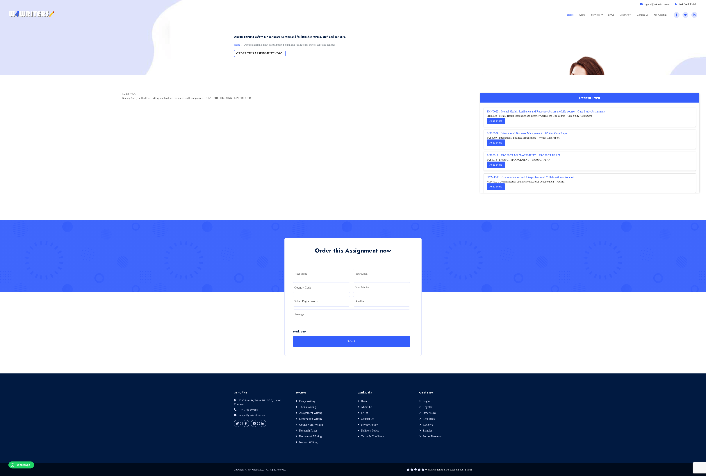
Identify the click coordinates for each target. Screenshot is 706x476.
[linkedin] (694, 15)
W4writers (253, 469)
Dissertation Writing (310, 418)
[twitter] (685, 15)
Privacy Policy (369, 424)
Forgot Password (432, 436)
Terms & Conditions (372, 436)
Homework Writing (310, 436)
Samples (427, 430)
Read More (495, 120)
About (582, 14)
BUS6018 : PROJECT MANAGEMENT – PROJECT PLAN (523, 155)
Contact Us (642, 14)
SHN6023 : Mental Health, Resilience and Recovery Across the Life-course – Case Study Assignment (546, 111)
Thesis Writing (307, 407)
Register (427, 407)
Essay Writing (307, 401)
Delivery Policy (370, 430)
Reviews (428, 424)
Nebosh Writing (308, 442)
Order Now (625, 14)
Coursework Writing (311, 424)
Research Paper (308, 430)
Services (595, 14)
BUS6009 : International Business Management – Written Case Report (527, 133)
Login (426, 401)
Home (570, 14)
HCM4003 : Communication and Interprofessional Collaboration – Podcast (530, 177)
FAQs (611, 14)
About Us (366, 407)
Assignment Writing (310, 412)
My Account (660, 14)
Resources (429, 418)
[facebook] (677, 15)
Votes (469, 469)
